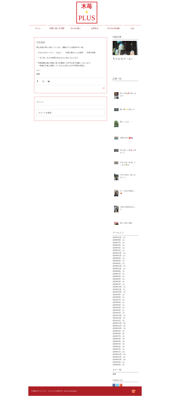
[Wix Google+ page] (133, 391)
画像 (38, 74)
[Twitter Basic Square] (117, 385)
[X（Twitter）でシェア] (43, 81)
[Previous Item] (116, 48)
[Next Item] (134, 48)
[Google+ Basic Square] (121, 385)
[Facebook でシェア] (37, 81)
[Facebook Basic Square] (114, 385)
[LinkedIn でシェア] (49, 81)
